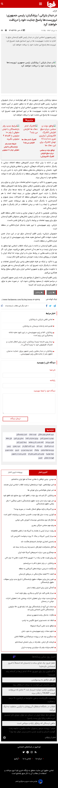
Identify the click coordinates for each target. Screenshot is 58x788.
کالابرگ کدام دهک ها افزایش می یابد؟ (29, 141)
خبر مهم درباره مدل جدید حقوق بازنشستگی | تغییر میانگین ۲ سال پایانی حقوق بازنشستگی (30, 502)
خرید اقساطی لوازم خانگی (46, 434)
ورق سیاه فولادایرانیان (47, 450)
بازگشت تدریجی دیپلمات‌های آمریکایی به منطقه (36, 568)
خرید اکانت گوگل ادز (28, 446)
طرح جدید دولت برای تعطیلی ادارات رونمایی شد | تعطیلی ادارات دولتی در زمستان (30, 600)
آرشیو (16, 758)
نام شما (52, 370)
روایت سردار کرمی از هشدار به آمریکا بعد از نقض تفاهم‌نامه (32, 530)
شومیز (40, 458)
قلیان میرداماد (50, 442)
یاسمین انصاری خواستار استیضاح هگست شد (37, 541)
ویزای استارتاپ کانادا (32, 438)
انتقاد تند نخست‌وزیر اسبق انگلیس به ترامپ (38, 620)
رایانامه (52, 380)
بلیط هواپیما (50, 454)
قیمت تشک (32, 434)
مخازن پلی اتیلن (18, 438)
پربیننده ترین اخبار (15, 472)
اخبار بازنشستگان (22, 434)
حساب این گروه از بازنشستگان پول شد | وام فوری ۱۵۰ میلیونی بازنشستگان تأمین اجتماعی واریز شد (31, 608)
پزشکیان (38, 292)
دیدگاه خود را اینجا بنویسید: (44, 391)
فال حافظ (9, 438)
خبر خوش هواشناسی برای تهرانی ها (41, 490)
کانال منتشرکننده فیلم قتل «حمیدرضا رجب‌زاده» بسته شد (33, 547)
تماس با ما (27, 758)
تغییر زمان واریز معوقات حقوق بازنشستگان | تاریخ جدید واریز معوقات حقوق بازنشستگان (29, 581)
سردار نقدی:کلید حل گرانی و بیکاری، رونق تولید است (34, 593)
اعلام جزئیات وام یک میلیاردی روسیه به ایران (37, 647)
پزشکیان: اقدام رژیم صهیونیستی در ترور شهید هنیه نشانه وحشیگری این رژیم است (31, 334)
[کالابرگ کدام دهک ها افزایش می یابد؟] (28, 131)
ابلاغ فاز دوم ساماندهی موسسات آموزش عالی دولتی (34, 520)
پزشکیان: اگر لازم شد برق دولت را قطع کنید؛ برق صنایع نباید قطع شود (28, 495)
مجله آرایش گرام (22, 442)
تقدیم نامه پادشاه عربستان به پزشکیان (38, 326)
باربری (17, 450)
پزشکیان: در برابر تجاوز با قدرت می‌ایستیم (38, 563)
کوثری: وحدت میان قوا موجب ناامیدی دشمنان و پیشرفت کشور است (29, 514)
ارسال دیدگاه (15, 418)
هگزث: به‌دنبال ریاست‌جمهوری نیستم (40, 615)
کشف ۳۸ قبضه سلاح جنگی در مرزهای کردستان (36, 574)
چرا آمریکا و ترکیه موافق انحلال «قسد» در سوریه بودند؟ (34, 509)
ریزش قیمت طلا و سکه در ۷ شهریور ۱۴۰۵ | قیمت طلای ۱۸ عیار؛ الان (29, 557)
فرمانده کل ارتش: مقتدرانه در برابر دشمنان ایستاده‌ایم (34, 642)
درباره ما (38, 758)
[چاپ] (2, 30)
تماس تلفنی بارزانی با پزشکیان (41, 319)
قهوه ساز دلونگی (49, 458)
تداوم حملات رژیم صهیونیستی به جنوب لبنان (37, 631)
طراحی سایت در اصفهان (19, 454)
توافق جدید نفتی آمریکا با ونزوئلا (42, 625)
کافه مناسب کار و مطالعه (36, 442)
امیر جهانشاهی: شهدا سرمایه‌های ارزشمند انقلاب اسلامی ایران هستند (29, 484)
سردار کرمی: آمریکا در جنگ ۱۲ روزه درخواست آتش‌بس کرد (32, 536)
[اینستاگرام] (31, 752)
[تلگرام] (55, 306)
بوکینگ (37, 450)
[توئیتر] (23, 752)
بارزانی (50, 292)
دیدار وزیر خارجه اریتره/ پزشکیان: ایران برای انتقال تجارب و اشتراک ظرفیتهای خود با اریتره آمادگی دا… (29, 343)
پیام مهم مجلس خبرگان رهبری (43, 525)
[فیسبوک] (47, 306)
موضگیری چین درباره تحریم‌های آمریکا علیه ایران (36, 552)
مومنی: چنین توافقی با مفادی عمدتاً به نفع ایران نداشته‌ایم (32, 479)
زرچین (9, 446)
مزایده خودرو (9, 450)
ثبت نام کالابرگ (49, 446)
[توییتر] (50, 306)
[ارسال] (6, 30)
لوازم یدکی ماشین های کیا (36, 454)
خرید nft (39, 446)
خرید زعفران (16, 446)
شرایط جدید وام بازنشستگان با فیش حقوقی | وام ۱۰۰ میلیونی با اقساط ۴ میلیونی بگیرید (10, 147)
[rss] (35, 752)
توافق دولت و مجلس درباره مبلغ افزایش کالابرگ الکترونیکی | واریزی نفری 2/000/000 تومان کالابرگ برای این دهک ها (47, 154)
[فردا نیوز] (51, 4)
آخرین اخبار (43, 472)
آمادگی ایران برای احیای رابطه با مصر (40, 587)
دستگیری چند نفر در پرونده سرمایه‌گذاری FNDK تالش (34, 636)
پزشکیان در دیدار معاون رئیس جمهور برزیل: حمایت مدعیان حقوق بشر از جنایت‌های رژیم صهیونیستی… (30, 353)
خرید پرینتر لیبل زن (26, 450)
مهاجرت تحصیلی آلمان (47, 438)
